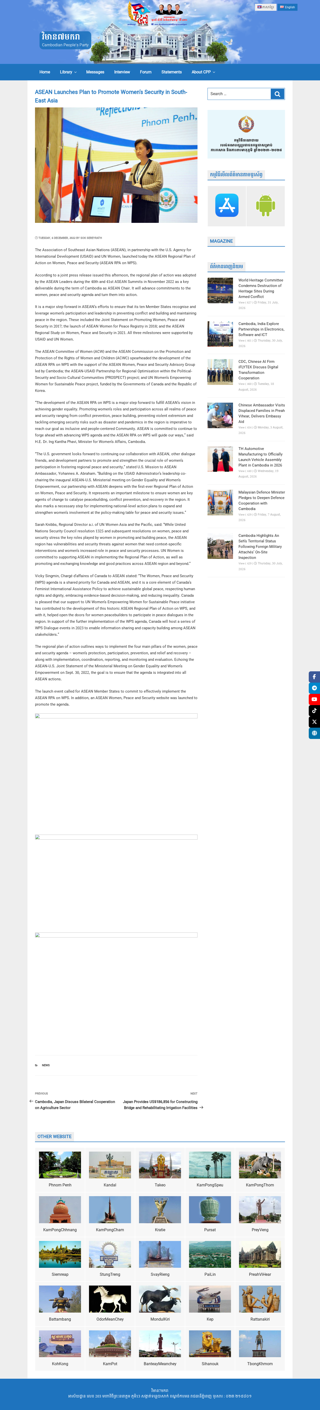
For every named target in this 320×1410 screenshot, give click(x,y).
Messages (95, 72)
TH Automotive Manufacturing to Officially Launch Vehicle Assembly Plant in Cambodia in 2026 (260, 457)
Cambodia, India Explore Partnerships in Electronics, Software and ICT (261, 329)
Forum (146, 72)
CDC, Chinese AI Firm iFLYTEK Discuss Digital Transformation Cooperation (258, 370)
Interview (122, 72)
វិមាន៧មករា (61, 37)
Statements (172, 72)
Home (45, 72)
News (46, 1065)
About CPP (201, 72)
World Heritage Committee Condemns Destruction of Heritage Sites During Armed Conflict (260, 289)
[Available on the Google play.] (265, 206)
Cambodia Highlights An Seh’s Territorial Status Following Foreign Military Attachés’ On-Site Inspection (260, 547)
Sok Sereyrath (91, 238)
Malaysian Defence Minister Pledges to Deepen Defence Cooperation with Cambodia (261, 501)
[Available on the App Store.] (227, 206)
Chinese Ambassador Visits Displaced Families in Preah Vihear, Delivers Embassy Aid (261, 414)
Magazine (221, 241)
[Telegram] (314, 688)
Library (66, 72)
